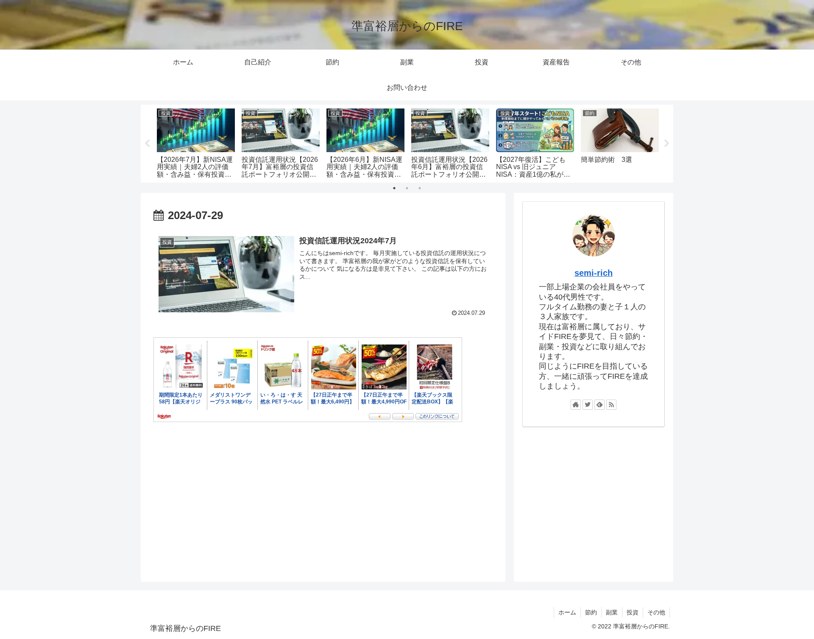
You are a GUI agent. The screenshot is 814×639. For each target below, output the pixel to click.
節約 (591, 612)
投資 (632, 612)
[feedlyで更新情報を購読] (599, 405)
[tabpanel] (196, 142)
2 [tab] (407, 188)
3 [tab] (419, 188)
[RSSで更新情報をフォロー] (611, 405)
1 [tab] (394, 188)
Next (667, 143)
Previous (147, 143)
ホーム (567, 612)
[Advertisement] (593, 500)
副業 (612, 612)
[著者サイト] (576, 405)
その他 (656, 612)
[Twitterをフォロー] (588, 405)
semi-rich (593, 273)
